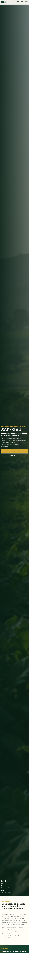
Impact (26, 1)
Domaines (22, 1)
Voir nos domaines (14, 451)
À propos (17, 1)
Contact (26, 3)
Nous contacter (14, 455)
